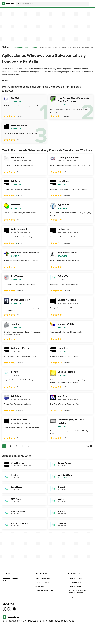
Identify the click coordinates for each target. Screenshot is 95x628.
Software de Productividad (81, 47)
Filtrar (4, 80)
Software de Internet (65, 47)
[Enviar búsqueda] (18, 4)
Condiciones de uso (75, 582)
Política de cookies (74, 586)
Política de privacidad (75, 578)
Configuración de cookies (77, 597)
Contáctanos (39, 586)
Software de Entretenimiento (48, 47)
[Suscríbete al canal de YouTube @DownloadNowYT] (14, 609)
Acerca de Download (42, 578)
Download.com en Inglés (44, 590)
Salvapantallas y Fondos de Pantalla (25, 47)
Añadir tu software (42, 582)
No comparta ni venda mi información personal (77, 591)
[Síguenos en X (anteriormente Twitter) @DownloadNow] (9, 609)
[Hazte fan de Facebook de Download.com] (4, 609)
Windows (5, 47)
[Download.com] (8, 3)
